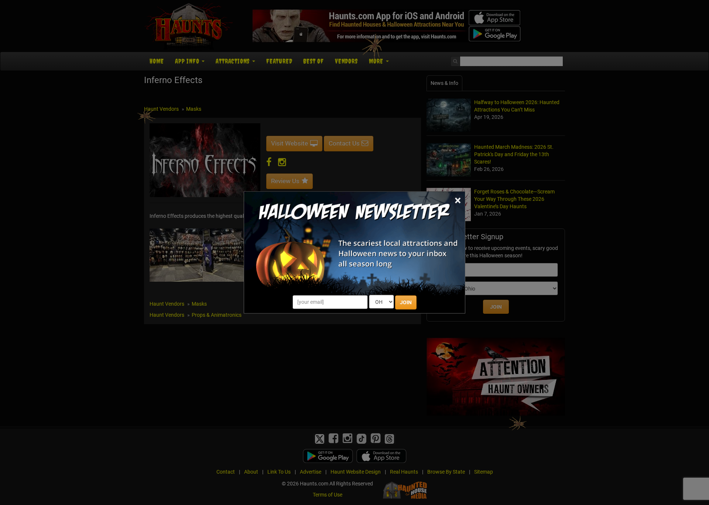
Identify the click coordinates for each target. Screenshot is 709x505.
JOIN (406, 303)
